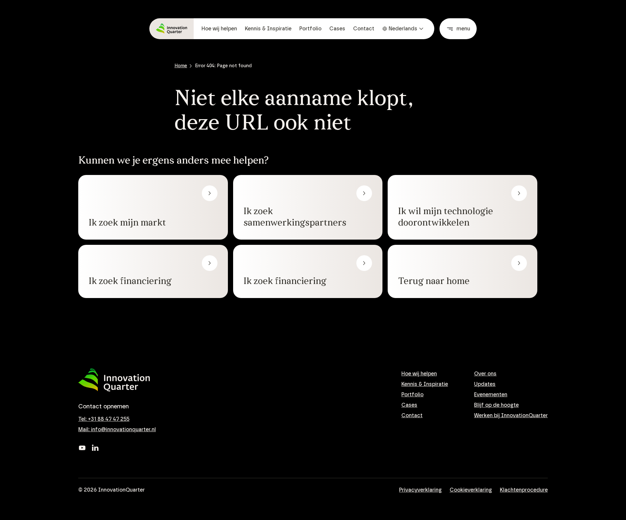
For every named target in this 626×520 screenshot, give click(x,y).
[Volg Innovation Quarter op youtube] (82, 448)
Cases (337, 28)
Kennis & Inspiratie (268, 28)
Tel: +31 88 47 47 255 (103, 419)
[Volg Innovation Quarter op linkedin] (95, 448)
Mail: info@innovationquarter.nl (117, 429)
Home (180, 66)
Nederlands (403, 28)
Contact (363, 28)
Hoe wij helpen (219, 28)
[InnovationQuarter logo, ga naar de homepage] (114, 380)
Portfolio (310, 28)
